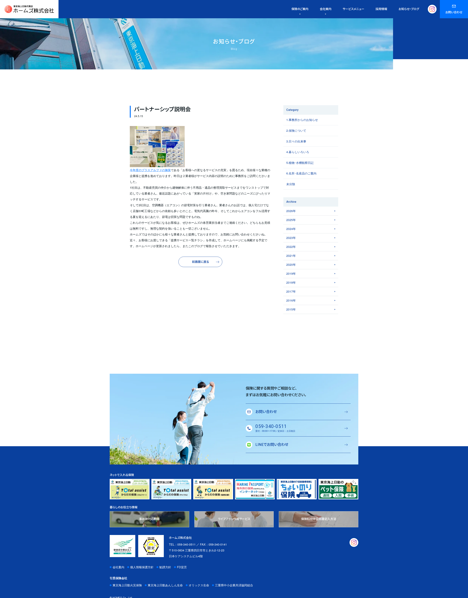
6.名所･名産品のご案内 (301, 173)
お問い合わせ (453, 12)
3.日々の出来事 (296, 141)
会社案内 (118, 567)
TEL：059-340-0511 (182, 544)
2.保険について (296, 130)
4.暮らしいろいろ (297, 152)
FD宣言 (182, 567)
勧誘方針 (165, 567)
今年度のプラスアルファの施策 (150, 170)
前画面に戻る (200, 262)
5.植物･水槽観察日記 (300, 163)
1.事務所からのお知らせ (302, 120)
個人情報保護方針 (142, 567)
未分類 (290, 184)
